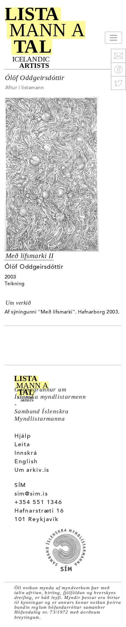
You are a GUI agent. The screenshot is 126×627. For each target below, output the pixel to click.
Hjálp (22, 436)
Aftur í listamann (24, 88)
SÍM (20, 486)
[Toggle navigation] (113, 38)
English (26, 462)
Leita (22, 445)
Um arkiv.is (32, 470)
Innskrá (25, 453)
